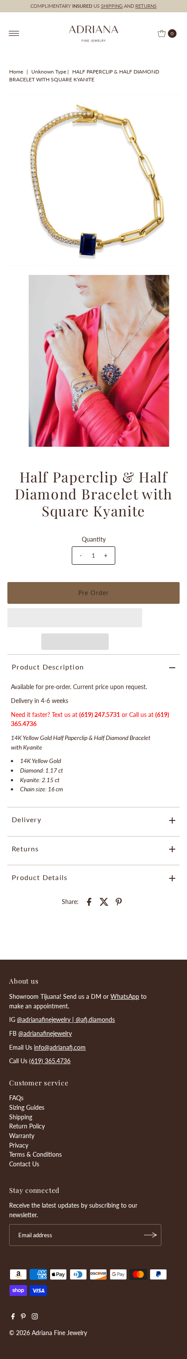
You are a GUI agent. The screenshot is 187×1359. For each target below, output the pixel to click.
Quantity (94, 539)
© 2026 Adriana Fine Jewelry (48, 1332)
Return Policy (27, 1126)
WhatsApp (124, 996)
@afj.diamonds (95, 1019)
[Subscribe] (150, 1235)
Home (16, 71)
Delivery (26, 819)
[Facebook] (13, 1317)
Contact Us (24, 1164)
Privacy (18, 1145)
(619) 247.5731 (99, 714)
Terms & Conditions (35, 1154)
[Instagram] (35, 1317)
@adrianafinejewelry (45, 1033)
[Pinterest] (23, 1317)
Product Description (48, 667)
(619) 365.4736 (49, 1060)
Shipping (20, 1117)
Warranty (21, 1135)
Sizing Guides (26, 1107)
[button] (74, 617)
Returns (25, 848)
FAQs (16, 1097)
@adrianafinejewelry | (46, 1019)
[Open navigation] (14, 33)
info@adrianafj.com (60, 1047)
